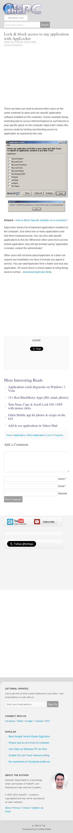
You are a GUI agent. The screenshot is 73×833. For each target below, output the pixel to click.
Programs (58, 435)
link (48, 272)
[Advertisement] (38, 77)
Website (62, 493)
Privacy (16, 808)
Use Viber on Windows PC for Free (28, 749)
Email (61, 486)
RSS (47, 721)
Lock (49, 435)
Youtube (39, 721)
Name (61, 478)
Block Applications (36, 435)
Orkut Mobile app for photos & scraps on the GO (36, 416)
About (8, 808)
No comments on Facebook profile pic (29, 761)
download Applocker (34, 272)
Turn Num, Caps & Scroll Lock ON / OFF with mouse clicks (35, 406)
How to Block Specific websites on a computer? (42, 220)
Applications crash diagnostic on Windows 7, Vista (37, 388)
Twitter (20, 721)
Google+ (29, 721)
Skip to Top (39, 825)
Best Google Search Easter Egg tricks (29, 736)
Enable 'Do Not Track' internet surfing (29, 755)
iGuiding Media (43, 829)
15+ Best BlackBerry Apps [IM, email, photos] (38, 397)
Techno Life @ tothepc (32, 8)
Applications (20, 435)
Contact (26, 808)
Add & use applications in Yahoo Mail (32, 425)
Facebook (10, 721)
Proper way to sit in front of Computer (29, 742)
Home (9, 435)
